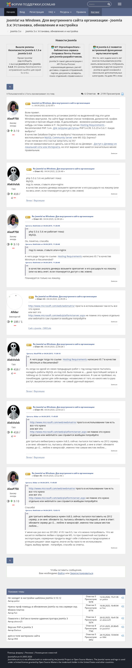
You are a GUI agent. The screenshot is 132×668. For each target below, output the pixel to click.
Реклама (29, 652)
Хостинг (95, 11)
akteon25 (18, 621)
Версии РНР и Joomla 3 (20, 627)
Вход (22, 11)
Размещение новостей (46, 652)
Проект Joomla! (24, 58)
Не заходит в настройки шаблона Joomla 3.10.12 (34, 597)
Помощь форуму (15, 652)
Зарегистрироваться (81, 573)
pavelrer (106, 628)
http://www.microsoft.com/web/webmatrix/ (51, 305)
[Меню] (119, 4)
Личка (29, 200)
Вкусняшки (39, 200)
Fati (15, 612)
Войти (61, 573)
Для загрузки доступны (66, 128)
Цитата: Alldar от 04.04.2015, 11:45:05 (42, 416)
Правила (81, 11)
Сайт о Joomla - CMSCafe (39, 328)
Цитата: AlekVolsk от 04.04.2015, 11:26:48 (42, 226)
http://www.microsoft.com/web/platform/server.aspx (56, 315)
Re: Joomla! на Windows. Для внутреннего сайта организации (63, 168)
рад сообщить (25, 60)
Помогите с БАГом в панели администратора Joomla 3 (38, 618)
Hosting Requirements (92, 125)
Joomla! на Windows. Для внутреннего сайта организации (61, 103)
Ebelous (17, 630)
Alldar (15, 312)
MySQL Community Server (58, 137)
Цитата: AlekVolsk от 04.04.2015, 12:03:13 (42, 510)
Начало (11, 11)
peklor (17, 601)
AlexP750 (13, 118)
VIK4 (16, 638)
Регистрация (37, 11)
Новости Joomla (66, 40)
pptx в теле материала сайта (24, 635)
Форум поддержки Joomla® (33, 4)
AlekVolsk (13, 184)
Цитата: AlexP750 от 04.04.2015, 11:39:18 (44, 353)
